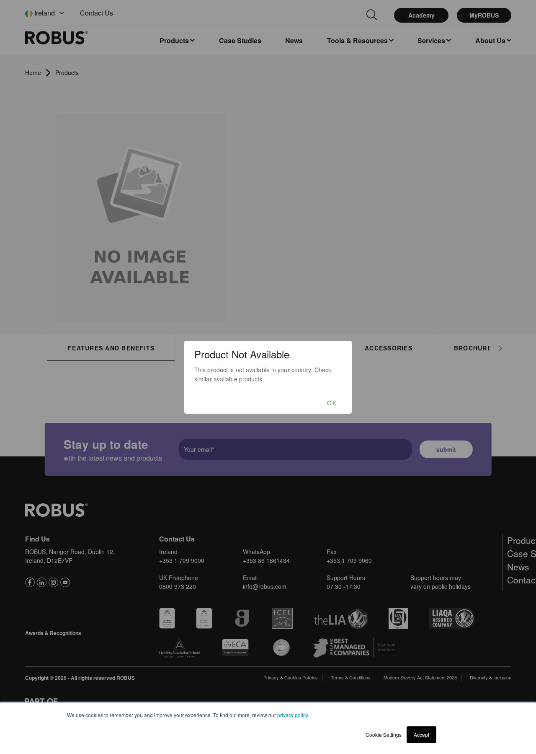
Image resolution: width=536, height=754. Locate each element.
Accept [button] (421, 734)
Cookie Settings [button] (384, 734)
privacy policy (292, 714)
